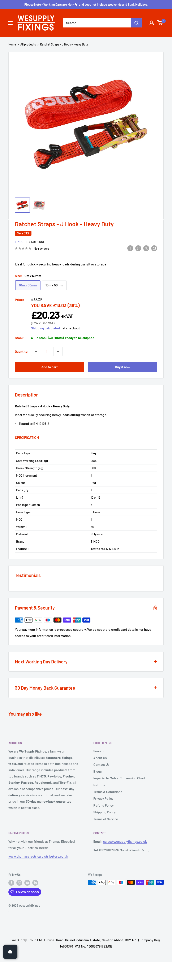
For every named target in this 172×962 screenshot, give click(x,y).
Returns (99, 785)
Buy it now (122, 367)
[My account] (152, 23)
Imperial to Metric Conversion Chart (119, 778)
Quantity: (22, 351)
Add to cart (49, 367)
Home (12, 44)
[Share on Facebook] (130, 248)
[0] (160, 22)
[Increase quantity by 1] (57, 351)
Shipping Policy (104, 812)
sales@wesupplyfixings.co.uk (125, 841)
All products (28, 44)
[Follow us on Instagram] (19, 883)
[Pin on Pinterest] (138, 248)
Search (98, 751)
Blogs (97, 771)
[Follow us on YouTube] (27, 883)
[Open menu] (10, 23)
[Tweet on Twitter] (146, 248)
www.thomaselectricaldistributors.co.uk (38, 856)
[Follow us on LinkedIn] (35, 883)
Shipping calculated (45, 328)
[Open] (10, 952)
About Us (100, 758)
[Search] (136, 22)
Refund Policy (103, 805)
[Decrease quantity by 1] (35, 351)
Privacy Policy (103, 798)
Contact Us (101, 764)
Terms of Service (105, 819)
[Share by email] (154, 248)
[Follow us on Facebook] (11, 883)
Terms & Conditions (107, 792)
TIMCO (19, 242)
